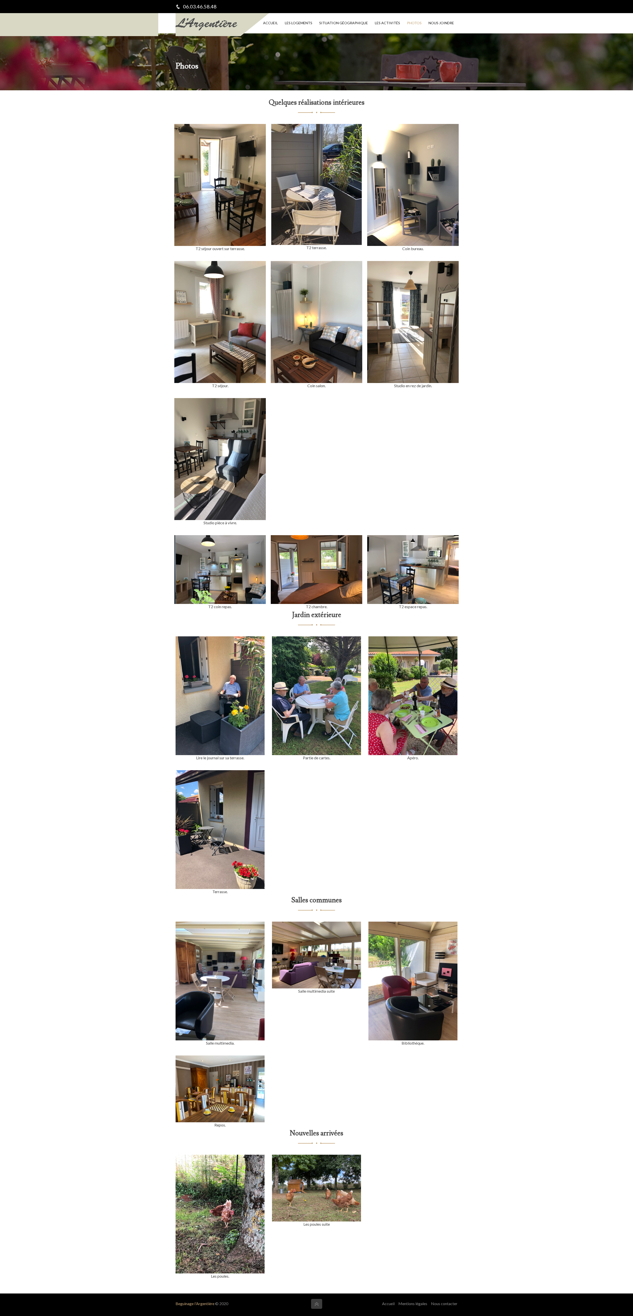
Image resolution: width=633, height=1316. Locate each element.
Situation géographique (343, 23)
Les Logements (298, 23)
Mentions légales (412, 1303)
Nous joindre (441, 23)
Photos (414, 23)
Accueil (270, 23)
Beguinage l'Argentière (195, 1303)
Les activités (387, 23)
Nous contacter (444, 1303)
